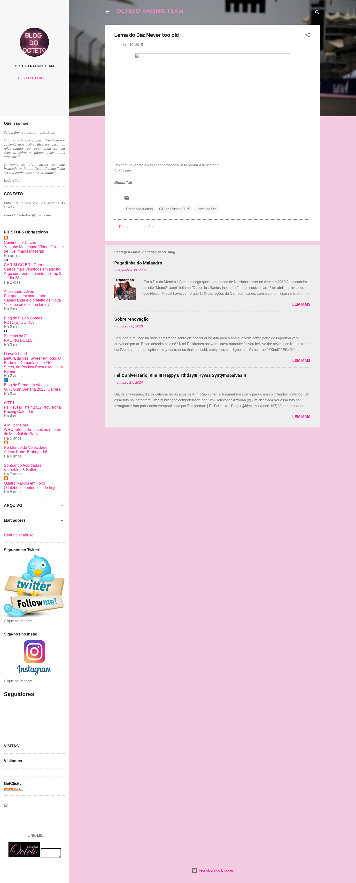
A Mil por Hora (16, 425)
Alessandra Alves (19, 291)
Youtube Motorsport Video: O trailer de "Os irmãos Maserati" (34, 249)
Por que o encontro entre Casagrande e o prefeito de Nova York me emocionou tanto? (32, 300)
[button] (307, 35)
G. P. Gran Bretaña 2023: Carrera (32, 389)
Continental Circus (20, 242)
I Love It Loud (15, 354)
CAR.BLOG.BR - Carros (24, 265)
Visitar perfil (34, 78)
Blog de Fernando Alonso (26, 385)
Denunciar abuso (18, 535)
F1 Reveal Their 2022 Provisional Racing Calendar (33, 409)
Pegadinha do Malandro (138, 262)
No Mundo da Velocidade (25, 447)
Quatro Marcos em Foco (24, 483)
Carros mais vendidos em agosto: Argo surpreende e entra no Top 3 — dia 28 (32, 273)
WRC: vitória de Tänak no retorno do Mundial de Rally (32, 431)
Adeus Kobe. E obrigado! (25, 452)
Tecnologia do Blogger (215, 870)
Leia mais (301, 304)
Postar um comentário (136, 227)
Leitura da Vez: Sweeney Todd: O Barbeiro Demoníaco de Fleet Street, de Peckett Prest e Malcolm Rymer (33, 364)
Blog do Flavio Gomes (23, 318)
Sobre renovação (131, 319)
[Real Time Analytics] (13, 789)
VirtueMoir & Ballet (20, 470)
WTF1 (9, 403)
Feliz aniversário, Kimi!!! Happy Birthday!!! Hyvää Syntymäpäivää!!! (180, 375)
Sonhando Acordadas (22, 465)
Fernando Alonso (139, 209)
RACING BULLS (18, 340)
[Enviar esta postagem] (127, 199)
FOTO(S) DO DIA (19, 322)
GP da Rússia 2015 (174, 209)
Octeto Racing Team (34, 66)
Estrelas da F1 (16, 336)
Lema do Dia (206, 209)
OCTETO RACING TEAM (150, 12)
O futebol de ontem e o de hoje (30, 488)
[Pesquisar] (317, 13)
